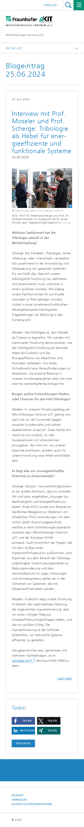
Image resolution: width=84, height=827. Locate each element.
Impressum (19, 799)
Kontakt (18, 795)
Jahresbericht (21, 661)
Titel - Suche (68, 5)
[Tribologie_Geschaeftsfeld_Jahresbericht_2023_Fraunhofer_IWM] (42, 188)
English (50, 5)
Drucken (23, 743)
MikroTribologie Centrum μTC (25, 35)
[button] (23, 721)
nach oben (64, 678)
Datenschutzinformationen (32, 804)
